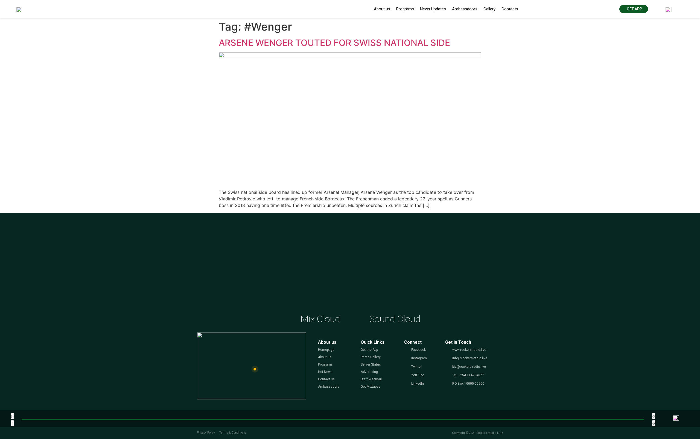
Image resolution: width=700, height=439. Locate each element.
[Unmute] (653, 423)
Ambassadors (464, 9)
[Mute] (653, 416)
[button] (633, 9)
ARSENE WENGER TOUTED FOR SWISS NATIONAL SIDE (334, 42)
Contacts (509, 9)
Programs (405, 9)
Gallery (489, 9)
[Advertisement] (350, 268)
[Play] (12, 416)
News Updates (433, 9)
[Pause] (12, 423)
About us (382, 9)
